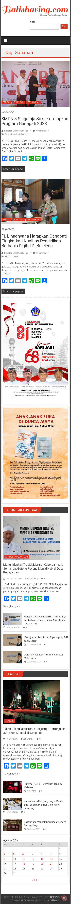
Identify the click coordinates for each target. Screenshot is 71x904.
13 (42, 859)
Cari (32, 21)
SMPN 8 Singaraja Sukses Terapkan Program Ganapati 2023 (34, 121)
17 (14, 863)
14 (51, 859)
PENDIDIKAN (33, 102)
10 (14, 859)
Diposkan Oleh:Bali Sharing (16, 131)
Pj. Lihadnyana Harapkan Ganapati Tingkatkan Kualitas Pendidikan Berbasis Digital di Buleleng (34, 241)
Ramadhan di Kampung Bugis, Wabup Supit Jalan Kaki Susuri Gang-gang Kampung (43, 805)
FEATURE (9, 721)
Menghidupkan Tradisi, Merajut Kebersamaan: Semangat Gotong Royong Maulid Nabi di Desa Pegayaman (33, 568)
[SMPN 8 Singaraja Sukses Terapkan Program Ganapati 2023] (35, 84)
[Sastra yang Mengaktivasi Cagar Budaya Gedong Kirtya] (12, 824)
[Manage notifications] (64, 898)
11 (23, 859)
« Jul (34, 880)
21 (51, 863)
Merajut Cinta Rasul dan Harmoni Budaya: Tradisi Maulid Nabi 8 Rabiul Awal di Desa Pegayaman (45, 620)
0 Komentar (41, 131)
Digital (7, 256)
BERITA (6, 102)
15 (60, 859)
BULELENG (19, 102)
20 (42, 863)
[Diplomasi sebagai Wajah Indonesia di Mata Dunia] (12, 657)
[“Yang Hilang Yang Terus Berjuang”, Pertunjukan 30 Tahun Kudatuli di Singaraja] (31, 702)
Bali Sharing (32, 578)
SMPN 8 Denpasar (21, 134)
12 (33, 859)
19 (33, 863)
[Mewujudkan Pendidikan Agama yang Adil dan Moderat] (12, 640)
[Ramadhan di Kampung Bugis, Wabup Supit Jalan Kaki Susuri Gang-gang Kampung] (12, 803)
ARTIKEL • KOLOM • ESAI (16, 557)
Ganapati (8, 134)
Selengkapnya (10, 606)
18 (23, 863)
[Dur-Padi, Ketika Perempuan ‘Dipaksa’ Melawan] (12, 786)
